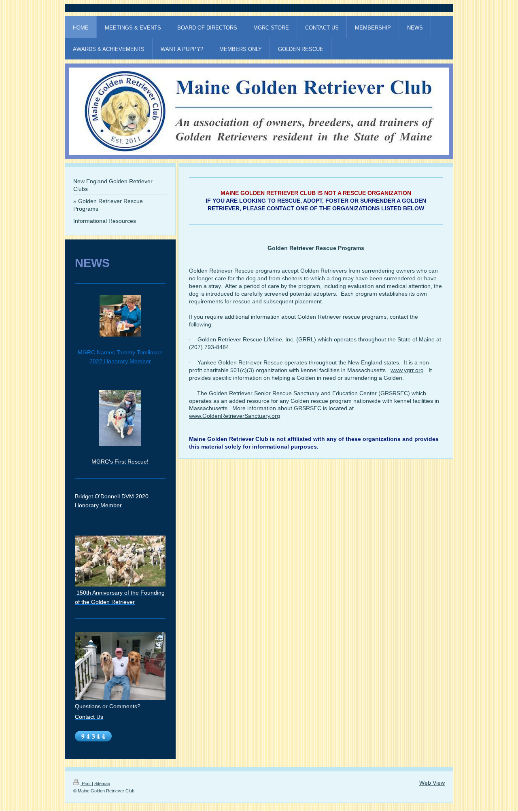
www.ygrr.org (407, 370)
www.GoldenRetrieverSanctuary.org (234, 416)
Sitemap (102, 783)
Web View (432, 782)
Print (86, 783)
